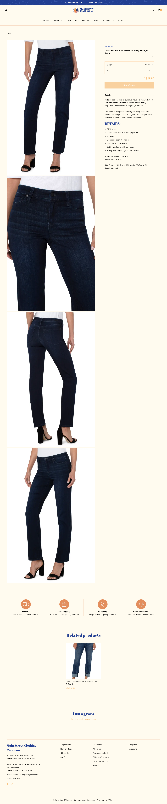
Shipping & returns (101, 757)
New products (66, 748)
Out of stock (129, 85)
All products (65, 744)
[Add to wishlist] (153, 57)
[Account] (154, 10)
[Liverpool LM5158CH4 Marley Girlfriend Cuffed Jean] (83, 661)
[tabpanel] (83, 667)
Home (46, 20)
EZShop (110, 800)
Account (133, 748)
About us (106, 20)
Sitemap (96, 765)
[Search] (6, 10)
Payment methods (100, 753)
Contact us (118, 20)
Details (108, 95)
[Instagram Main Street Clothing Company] (12, 784)
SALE (77, 20)
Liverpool (109, 46)
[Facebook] (8, 784)
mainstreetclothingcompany (83, 719)
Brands (96, 20)
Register (133, 744)
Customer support (100, 761)
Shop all (57, 20)
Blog (69, 20)
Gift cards (86, 20)
